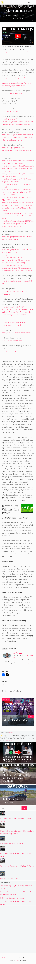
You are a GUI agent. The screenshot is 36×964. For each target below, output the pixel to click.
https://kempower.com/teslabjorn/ (14, 93)
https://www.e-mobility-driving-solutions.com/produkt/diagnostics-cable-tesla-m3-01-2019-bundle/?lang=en (16, 260)
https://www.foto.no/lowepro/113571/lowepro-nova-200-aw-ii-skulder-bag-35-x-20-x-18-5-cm (17, 215)
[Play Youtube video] (18, 36)
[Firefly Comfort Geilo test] (2, 874)
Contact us (8, 741)
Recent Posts (12, 648)
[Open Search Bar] (29, 2)
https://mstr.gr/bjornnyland (11, 111)
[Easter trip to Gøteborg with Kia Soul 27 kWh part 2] (2, 862)
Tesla (21, 18)
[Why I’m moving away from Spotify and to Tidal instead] (18, 761)
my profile (27, 664)
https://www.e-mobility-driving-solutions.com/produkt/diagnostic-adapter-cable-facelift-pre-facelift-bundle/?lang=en (17, 268)
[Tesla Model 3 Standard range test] (18, 804)
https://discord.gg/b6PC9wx (12, 340)
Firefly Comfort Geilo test (9, 878)
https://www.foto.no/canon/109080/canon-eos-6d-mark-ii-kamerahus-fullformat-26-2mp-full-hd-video (17, 192)
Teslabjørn (20, 691)
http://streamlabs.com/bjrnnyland (13, 322)
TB (15, 691)
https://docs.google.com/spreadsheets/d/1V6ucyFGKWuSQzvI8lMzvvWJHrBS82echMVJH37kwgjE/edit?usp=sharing (18, 137)
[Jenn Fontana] (7, 657)
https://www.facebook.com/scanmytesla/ (16, 255)
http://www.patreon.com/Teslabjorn (14, 325)
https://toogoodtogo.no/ (10, 351)
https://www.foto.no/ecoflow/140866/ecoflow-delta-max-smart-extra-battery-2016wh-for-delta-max (18, 168)
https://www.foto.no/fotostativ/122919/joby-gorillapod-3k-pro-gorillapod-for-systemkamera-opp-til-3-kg (18, 223)
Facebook (12, 733)
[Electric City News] (2, 2)
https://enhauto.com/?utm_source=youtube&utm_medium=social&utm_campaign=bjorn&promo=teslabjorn (17, 121)
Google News (22, 960)
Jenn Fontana (17, 653)
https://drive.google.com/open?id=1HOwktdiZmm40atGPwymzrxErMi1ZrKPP (18, 150)
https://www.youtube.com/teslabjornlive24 (17, 333)
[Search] (24, 808)
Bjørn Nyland (9, 691)
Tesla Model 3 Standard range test (12, 844)
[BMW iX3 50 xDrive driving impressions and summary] (2, 849)
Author (5, 648)
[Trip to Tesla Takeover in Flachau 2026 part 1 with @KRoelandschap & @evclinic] (18, 783)
